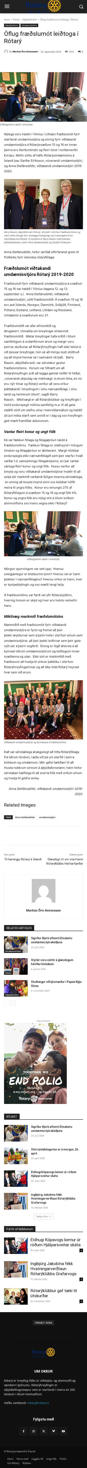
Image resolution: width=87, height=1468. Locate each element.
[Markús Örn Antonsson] (6, 52)
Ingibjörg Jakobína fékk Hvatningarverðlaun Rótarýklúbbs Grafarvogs (53, 1198)
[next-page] (13, 1003)
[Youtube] (63, 1431)
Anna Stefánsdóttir (25, 817)
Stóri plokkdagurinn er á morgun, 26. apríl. (43, 1329)
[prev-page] (6, 1003)
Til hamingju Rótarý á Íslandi (22, 859)
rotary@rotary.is (38, 1403)
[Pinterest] (39, 62)
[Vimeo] (53, 1431)
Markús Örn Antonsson (25, 51)
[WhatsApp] (49, 62)
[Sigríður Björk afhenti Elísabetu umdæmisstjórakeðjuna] (16, 944)
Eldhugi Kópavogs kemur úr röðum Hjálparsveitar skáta (55, 1242)
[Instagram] (33, 1431)
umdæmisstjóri (47, 817)
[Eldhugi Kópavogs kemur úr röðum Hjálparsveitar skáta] (16, 1178)
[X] (30, 62)
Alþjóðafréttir (29, 19)
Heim (7, 19)
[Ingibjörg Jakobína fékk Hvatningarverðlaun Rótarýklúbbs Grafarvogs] (16, 1201)
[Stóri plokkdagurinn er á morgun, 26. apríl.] (16, 1156)
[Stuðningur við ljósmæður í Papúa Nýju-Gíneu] (16, 988)
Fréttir (16, 19)
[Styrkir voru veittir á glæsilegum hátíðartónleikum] (16, 966)
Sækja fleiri (42, 1216)
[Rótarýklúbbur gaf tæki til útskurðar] (16, 1296)
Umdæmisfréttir (29, 25)
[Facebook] (21, 62)
